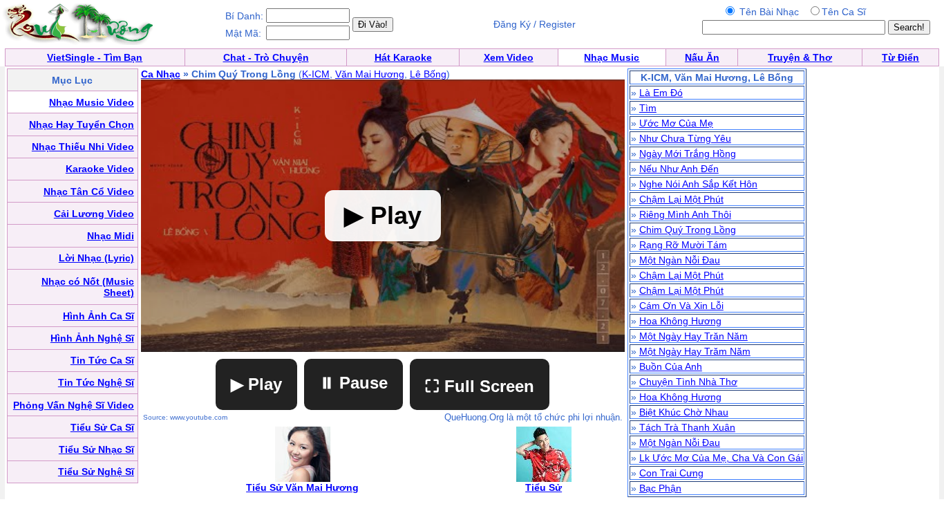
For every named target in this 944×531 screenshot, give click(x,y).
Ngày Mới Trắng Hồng (687, 153)
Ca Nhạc (160, 74)
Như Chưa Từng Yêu (685, 138)
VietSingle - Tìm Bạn (94, 57)
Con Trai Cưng (671, 472)
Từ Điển (900, 57)
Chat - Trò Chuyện (266, 57)
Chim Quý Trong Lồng (687, 229)
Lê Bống (428, 74)
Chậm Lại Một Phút (681, 199)
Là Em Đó (661, 92)
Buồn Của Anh (670, 366)
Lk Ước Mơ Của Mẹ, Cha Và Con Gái (721, 457)
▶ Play (256, 384)
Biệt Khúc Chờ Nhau (683, 412)
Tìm (648, 107)
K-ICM (316, 74)
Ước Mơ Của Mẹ (676, 123)
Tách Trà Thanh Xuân (687, 427)
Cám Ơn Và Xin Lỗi (681, 305)
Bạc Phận (660, 488)
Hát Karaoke (403, 57)
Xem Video (509, 57)
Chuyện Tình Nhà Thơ (688, 381)
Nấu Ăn (702, 57)
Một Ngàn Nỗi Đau (679, 260)
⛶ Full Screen (479, 386)
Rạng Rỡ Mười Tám (683, 244)
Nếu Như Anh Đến (679, 168)
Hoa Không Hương (680, 320)
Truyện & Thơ (800, 57)
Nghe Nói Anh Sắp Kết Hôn (698, 183)
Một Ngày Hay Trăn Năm (693, 336)
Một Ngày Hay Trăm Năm (695, 351)
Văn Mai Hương (369, 74)
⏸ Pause (353, 382)
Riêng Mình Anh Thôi (685, 214)
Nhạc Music (611, 57)
